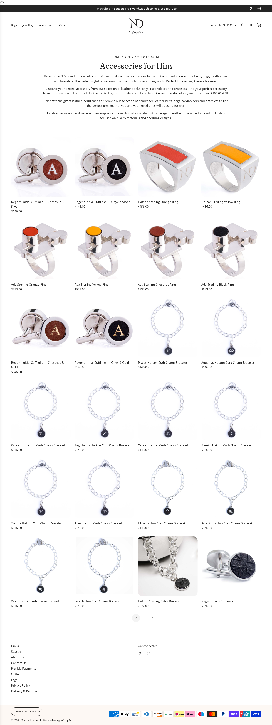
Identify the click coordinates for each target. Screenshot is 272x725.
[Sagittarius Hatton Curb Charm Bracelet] (104, 410)
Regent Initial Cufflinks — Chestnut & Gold (37, 365)
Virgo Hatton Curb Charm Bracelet (35, 601)
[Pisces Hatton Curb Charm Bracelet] (168, 327)
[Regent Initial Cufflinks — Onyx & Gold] (104, 327)
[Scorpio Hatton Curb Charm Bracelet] (231, 488)
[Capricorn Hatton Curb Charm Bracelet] (41, 410)
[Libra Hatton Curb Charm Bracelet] (168, 488)
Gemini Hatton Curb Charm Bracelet (226, 445)
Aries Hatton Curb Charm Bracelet (98, 523)
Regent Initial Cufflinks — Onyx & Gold (102, 363)
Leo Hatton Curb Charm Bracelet (97, 601)
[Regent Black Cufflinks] (231, 566)
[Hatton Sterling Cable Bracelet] (168, 566)
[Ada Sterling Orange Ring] (41, 249)
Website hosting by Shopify (57, 720)
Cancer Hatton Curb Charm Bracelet (163, 445)
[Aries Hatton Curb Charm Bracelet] (104, 488)
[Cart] (259, 25)
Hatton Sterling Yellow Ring (220, 202)
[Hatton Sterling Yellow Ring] (231, 167)
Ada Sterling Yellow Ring (92, 285)
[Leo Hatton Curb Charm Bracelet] (104, 566)
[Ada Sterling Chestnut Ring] (168, 249)
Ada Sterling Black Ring (217, 285)
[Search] (243, 25)
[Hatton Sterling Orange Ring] (168, 167)
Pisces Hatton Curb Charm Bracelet (162, 363)
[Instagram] (259, 8)
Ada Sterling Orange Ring (29, 285)
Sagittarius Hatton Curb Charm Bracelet (103, 445)
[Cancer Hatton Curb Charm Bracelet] (168, 410)
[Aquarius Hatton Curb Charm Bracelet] (231, 327)
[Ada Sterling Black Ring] (231, 249)
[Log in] (251, 25)
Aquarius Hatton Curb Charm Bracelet (227, 363)
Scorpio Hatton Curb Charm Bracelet (226, 523)
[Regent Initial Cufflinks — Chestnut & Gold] (41, 327)
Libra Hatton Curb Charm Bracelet (161, 523)
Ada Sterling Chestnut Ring (157, 285)
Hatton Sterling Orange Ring (158, 202)
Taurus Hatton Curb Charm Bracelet (36, 523)
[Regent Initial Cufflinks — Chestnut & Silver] (41, 167)
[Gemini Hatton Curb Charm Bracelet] (231, 410)
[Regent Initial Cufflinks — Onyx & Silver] (104, 167)
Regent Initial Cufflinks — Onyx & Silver (102, 202)
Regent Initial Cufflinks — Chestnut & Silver (37, 204)
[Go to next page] (152, 618)
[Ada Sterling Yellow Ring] (104, 249)
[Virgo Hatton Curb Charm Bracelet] (41, 566)
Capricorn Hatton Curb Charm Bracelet (38, 445)
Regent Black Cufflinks (217, 601)
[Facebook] (251, 8)
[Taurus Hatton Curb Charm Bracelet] (41, 488)
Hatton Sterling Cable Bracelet (159, 601)
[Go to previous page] (120, 618)
